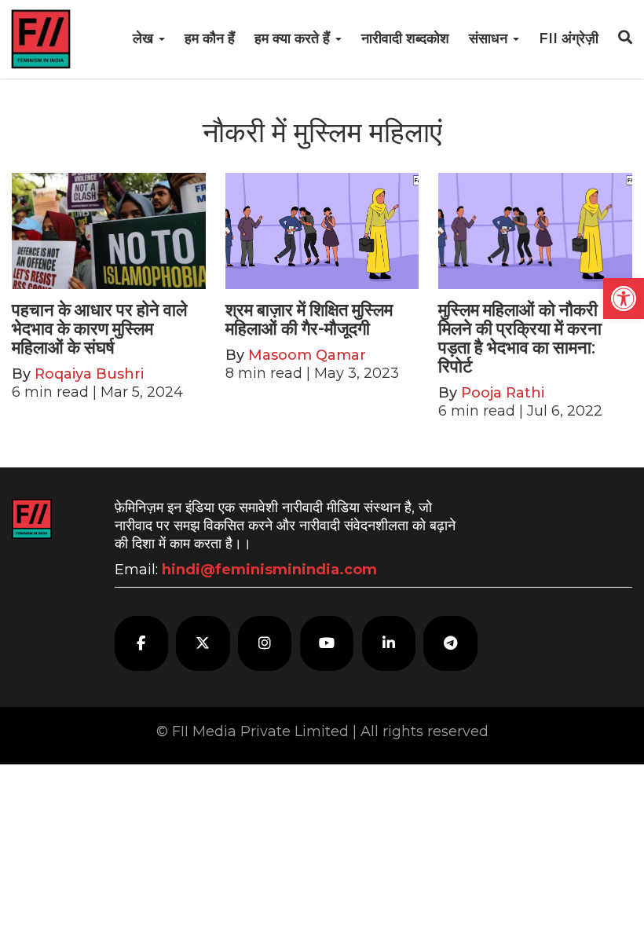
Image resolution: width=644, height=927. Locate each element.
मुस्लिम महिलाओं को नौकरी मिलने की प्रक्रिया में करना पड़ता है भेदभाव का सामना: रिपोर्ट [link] (520, 338)
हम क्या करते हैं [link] (294, 38)
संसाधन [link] (490, 38)
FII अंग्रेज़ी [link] (568, 38)
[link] (623, 298)
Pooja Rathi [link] (502, 392)
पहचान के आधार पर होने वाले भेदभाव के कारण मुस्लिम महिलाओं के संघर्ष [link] (99, 328)
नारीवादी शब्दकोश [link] (405, 38)
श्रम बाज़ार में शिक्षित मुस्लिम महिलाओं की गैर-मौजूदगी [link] (309, 319)
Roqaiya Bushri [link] (89, 374)
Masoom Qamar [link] (307, 355)
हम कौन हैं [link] (210, 38)
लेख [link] (145, 38)
